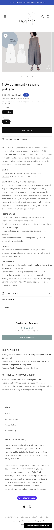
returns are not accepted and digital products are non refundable (24, 448)
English (8, 112)
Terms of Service (11, 419)
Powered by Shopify (30, 517)
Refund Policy (10, 430)
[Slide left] (21, 76)
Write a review (27, 337)
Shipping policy (40, 521)
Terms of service (27, 521)
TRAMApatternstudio (17, 517)
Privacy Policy (10, 425)
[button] (5, 16)
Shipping (12, 98)
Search (8, 413)
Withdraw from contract (38, 525)
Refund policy (44, 517)
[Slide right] (32, 76)
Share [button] (7, 307)
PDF (6, 122)
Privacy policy (15, 521)
